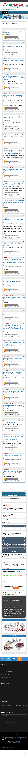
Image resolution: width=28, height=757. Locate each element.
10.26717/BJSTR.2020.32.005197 (12, 235)
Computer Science (7, 604)
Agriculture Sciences (7, 600)
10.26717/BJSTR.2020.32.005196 (12, 251)
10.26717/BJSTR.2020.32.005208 (12, 52)
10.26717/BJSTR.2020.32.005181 (12, 463)
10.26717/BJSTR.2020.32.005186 (12, 412)
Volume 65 (5, 537)
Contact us (4, 698)
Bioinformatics (13, 602)
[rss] (11, 747)
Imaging (10, 607)
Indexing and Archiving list (6, 694)
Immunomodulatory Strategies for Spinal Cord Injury (12, 571)
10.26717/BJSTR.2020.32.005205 (12, 107)
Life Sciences (10, 611)
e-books (14, 620)
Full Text (11, 38)
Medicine (5, 611)
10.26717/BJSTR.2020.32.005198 (12, 209)
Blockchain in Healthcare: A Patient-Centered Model (12, 504)
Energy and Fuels (7, 605)
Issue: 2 (5, 533)
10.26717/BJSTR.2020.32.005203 (12, 142)
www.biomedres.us (17, 741)
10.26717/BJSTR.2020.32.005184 (12, 428)
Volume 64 (5, 540)
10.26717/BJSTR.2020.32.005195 (12, 271)
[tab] (14, 526)
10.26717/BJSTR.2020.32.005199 (12, 192)
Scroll (25, 754)
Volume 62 (5, 546)
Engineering (13, 605)
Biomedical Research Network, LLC (11, 738)
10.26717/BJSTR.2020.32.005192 (12, 317)
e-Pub (18, 38)
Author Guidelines (5, 692)
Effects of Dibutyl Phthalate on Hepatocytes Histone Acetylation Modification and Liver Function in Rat (13, 202)
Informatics (6, 609)
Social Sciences (21, 611)
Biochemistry (13, 613)
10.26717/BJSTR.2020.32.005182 (12, 447)
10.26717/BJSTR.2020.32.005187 (12, 397)
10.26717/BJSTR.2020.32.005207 (12, 68)
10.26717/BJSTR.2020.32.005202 (12, 161)
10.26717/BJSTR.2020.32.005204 (12, 126)
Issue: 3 (5, 531)
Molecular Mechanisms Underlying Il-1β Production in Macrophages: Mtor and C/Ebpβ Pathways (14, 78)
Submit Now (16, 587)
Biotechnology (6, 602)
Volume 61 (5, 548)
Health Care (6, 607)
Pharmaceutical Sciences (8, 615)
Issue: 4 (5, 528)
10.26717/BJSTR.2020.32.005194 (12, 289)
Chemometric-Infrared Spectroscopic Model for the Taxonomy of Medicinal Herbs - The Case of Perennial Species (13, 185)
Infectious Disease (17, 607)
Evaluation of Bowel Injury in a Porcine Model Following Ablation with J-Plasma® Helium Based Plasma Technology (14, 344)
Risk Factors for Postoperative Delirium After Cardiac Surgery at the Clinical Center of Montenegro (13, 136)
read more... (24, 706)
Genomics (19, 605)
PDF (6, 38)
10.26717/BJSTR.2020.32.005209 (12, 36)
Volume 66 (5, 526)
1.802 (4, 9)
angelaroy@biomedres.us (7, 678)
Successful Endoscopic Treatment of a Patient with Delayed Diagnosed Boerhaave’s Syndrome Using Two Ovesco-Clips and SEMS (13, 281)
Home (3, 685)
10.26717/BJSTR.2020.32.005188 (12, 383)
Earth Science (14, 604)
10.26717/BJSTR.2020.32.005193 (12, 304)
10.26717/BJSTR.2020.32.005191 (12, 334)
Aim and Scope (4, 688)
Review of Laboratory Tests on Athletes (12, 313)
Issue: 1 (5, 535)
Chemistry (19, 602)
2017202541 (17, 9)
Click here (20, 575)
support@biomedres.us (6, 677)
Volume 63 (5, 543)
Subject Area (4, 696)
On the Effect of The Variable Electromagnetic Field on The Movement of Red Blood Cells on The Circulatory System (14, 46)
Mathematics (19, 609)
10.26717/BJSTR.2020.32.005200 (12, 175)
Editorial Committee (5, 690)
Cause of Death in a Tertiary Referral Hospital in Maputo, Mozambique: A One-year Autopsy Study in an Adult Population (14, 438)
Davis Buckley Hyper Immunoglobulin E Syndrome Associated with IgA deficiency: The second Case (14, 407)
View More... (14, 551)
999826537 (12, 9)
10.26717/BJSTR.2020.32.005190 (12, 350)
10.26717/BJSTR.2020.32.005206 (12, 87)
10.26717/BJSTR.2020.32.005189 (12, 364)
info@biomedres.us (5, 0)
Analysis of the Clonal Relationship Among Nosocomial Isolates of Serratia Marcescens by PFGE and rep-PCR (13, 219)
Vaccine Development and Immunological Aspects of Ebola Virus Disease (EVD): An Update (13, 374)
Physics (15, 611)
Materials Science (12, 609)
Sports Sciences (7, 613)
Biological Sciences (16, 600)
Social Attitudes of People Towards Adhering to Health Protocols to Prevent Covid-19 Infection (13, 97)
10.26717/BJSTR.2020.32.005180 (12, 479)
